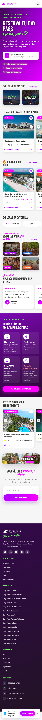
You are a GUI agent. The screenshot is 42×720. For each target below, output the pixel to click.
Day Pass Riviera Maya (12, 595)
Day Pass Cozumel (10, 611)
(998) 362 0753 (13, 683)
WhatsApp (12, 688)
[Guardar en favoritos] (31, 118)
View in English (27, 713)
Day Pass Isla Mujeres (12, 607)
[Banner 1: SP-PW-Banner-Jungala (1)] (20, 462)
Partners (6, 662)
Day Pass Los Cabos (11, 615)
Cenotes (33, 224)
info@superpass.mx (15, 693)
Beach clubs (13, 224)
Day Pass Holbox (10, 623)
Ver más (33, 239)
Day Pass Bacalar (10, 627)
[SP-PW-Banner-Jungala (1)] (21, 458)
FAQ (4, 654)
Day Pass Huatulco (11, 635)
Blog (5, 671)
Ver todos (33, 87)
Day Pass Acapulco (11, 643)
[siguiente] (31, 127)
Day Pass (6, 567)
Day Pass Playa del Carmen (14, 599)
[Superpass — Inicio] (9, 3)
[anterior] (5, 127)
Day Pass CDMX (9, 639)
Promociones (8, 563)
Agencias (7, 667)
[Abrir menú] (37, 3)
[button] (21, 56)
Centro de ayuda (14, 698)
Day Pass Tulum (9, 603)
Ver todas (33, 162)
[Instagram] (10, 552)
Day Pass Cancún (10, 591)
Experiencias (8, 579)
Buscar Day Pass (22, 389)
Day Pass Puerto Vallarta (13, 619)
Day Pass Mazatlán (11, 631)
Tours (5, 575)
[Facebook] (5, 552)
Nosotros (6, 658)
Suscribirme (21, 498)
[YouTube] (16, 552)
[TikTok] (27, 552)
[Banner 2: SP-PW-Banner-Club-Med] (22, 462)
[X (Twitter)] (22, 552)
